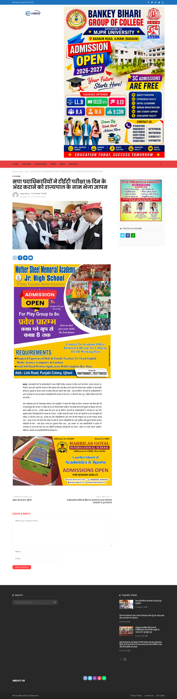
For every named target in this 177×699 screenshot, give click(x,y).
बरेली (53, 164)
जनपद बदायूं (41, 164)
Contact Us (149, 695)
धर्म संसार (73, 164)
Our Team (160, 695)
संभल (62, 164)
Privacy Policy (136, 695)
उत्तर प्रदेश (26, 164)
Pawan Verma (25, 193)
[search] (161, 164)
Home (15, 164)
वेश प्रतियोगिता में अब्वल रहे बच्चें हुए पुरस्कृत (148, 602)
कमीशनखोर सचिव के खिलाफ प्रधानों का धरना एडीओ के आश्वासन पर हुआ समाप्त (89, 501)
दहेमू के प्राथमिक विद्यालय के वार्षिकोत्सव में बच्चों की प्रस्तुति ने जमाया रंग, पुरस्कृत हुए (147, 629)
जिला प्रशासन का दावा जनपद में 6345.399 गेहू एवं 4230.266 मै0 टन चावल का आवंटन (141, 616)
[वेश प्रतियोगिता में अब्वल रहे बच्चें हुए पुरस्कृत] (126, 604)
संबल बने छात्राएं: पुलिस (22, 500)
